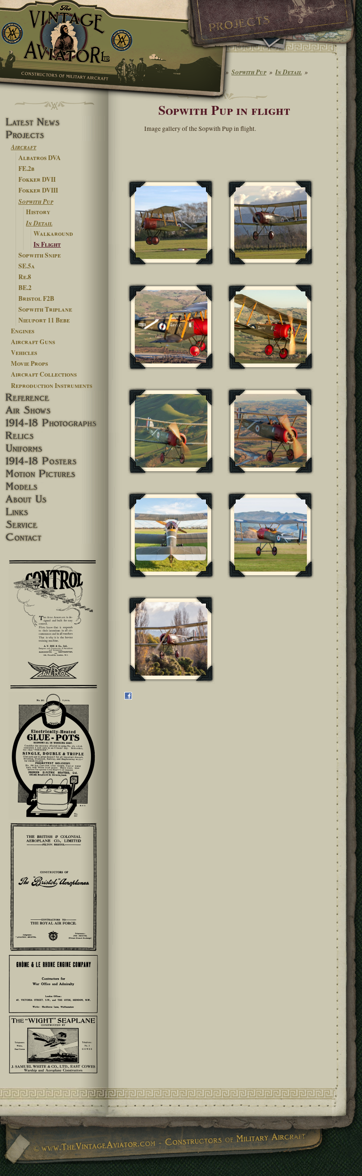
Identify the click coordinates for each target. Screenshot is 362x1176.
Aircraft (23, 146)
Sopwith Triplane (45, 309)
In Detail (39, 222)
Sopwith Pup (35, 201)
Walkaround (53, 233)
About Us (54, 499)
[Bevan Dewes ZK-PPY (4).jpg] (171, 639)
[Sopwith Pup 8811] (270, 327)
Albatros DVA (39, 157)
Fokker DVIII (38, 190)
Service (54, 524)
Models (54, 486)
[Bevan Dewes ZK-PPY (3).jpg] (270, 535)
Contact (54, 537)
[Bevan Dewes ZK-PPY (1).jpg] (171, 535)
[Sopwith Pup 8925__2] (171, 431)
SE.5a (26, 266)
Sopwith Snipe (39, 255)
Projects (54, 135)
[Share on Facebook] (128, 697)
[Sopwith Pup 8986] (270, 431)
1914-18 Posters (54, 461)
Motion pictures (54, 473)
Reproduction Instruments (51, 385)
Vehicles (24, 352)
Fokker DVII (37, 179)
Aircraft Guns (33, 341)
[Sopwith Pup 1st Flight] (171, 223)
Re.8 (24, 277)
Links (54, 512)
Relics (54, 435)
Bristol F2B (36, 298)
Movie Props (29, 363)
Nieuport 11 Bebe (44, 320)
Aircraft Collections (44, 374)
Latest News (54, 122)
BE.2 (25, 287)
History (38, 212)
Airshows (54, 410)
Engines (22, 331)
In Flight (47, 244)
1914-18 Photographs (54, 423)
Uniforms (54, 448)
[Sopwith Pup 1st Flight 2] (270, 223)
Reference (54, 397)
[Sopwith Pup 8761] (171, 327)
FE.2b (26, 168)
